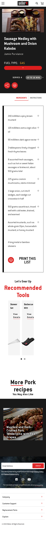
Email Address (7, 466)
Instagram (22, 479)
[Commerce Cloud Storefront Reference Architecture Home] (23, 3)
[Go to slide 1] (21, 359)
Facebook (16, 479)
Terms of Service (9, 474)
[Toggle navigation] (3, 3)
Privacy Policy (38, 472)
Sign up (38, 466)
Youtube (29, 479)
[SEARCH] (37, 3)
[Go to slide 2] (24, 359)
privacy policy (39, 485)
